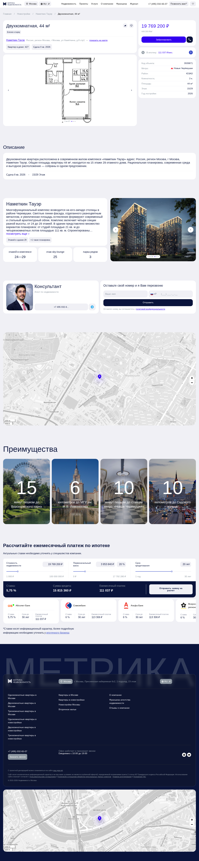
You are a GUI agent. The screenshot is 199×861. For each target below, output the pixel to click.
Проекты (83, 3)
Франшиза (121, 3)
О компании (107, 3)
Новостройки (23, 14)
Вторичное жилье (67, 709)
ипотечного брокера (57, 632)
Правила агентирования (122, 777)
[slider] (35, 571)
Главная (7, 14)
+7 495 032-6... (61, 307)
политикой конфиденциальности (150, 309)
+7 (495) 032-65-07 (157, 4)
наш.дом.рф (58, 770)
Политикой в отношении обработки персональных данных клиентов (84, 777)
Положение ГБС (139, 777)
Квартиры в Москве (68, 695)
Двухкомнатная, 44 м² (69, 14)
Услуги (94, 3)
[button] (99, 377)
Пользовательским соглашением (43, 777)
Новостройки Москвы (69, 704)
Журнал (134, 3)
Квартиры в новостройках (72, 700)
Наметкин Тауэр (44, 14)
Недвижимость (68, 3)
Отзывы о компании (119, 708)
